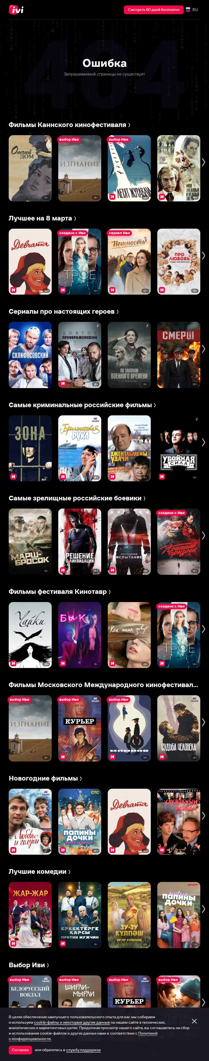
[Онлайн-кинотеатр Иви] (18, 9)
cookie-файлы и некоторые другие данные (72, 1022)
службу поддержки (83, 1050)
